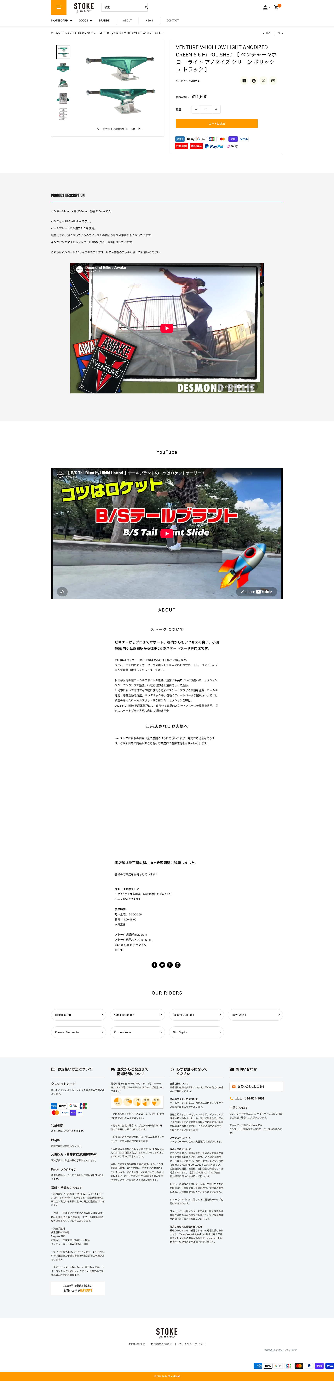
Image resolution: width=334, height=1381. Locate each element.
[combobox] (121, 7)
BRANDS (104, 20)
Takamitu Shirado (183, 1014)
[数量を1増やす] (216, 109)
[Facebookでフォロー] (154, 964)
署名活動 (128, 695)
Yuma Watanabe (124, 1014)
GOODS (83, 20)
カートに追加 (217, 123)
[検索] (146, 7)
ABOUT (127, 20)
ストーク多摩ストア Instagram (133, 939)
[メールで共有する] (273, 80)
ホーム (54, 33)
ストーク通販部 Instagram (131, 934)
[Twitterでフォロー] (162, 964)
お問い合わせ (137, 1344)
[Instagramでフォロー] (170, 966)
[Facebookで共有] (244, 80)
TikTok (119, 949)
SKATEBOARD (59, 20)
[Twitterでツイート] (263, 80)
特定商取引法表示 (161, 1344)
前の (268, 33)
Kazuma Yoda (122, 1032)
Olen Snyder (180, 1032)
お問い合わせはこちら (248, 1087)
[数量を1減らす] (196, 109)
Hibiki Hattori (63, 1014)
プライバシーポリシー (191, 1344)
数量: (179, 109)
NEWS (149, 20)
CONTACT (173, 20)
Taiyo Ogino (239, 1014)
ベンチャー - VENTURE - (98, 33)
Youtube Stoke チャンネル (130, 944)
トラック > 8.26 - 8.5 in (72, 33)
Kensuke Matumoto (67, 1032)
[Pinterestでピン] (254, 80)
